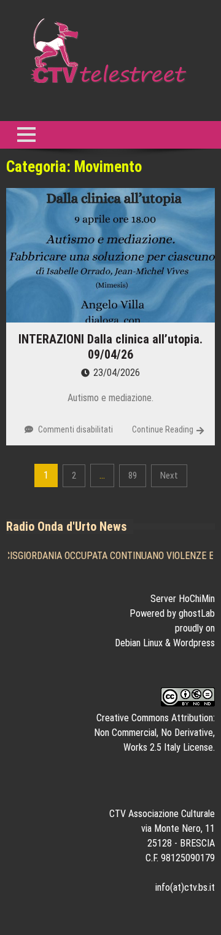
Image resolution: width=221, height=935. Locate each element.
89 (132, 475)
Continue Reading (162, 429)
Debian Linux (139, 643)
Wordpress (194, 643)
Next (169, 475)
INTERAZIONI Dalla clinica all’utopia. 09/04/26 (110, 347)
